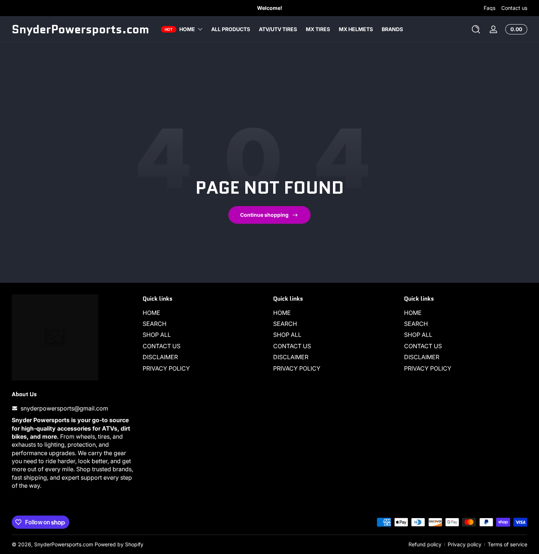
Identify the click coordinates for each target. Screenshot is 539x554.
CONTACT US (161, 346)
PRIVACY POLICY (166, 368)
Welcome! (269, 8)
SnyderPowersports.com (63, 544)
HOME (151, 312)
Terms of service (507, 544)
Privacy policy (464, 544)
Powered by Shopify (119, 544)
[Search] (476, 29)
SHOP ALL (157, 335)
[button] (476, 29)
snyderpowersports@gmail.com (64, 408)
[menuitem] (204, 313)
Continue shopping (264, 215)
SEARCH (154, 323)
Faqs (489, 8)
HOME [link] (187, 29)
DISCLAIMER (160, 357)
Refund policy (424, 544)
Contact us (514, 8)
